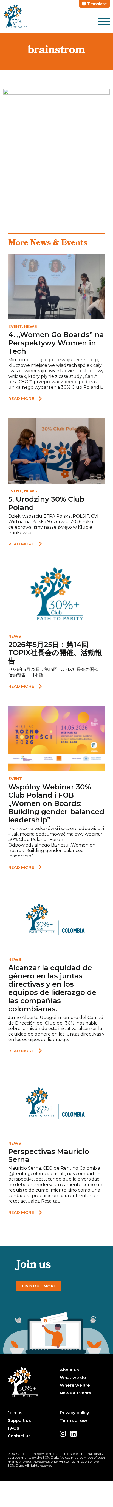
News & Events (75, 1393)
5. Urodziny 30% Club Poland (46, 503)
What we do (73, 1377)
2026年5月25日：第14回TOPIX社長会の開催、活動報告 (55, 652)
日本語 (36, 675)
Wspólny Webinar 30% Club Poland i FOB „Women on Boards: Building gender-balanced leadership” (56, 803)
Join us (15, 1412)
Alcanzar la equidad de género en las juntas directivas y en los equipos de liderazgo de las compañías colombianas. (52, 988)
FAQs (13, 1428)
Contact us (19, 1435)
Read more (21, 398)
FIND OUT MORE (39, 1286)
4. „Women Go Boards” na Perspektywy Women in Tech (56, 343)
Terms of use (74, 1420)
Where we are (75, 1385)
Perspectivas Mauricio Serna (48, 1155)
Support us (19, 1420)
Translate (96, 3)
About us (69, 1369)
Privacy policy (74, 1412)
